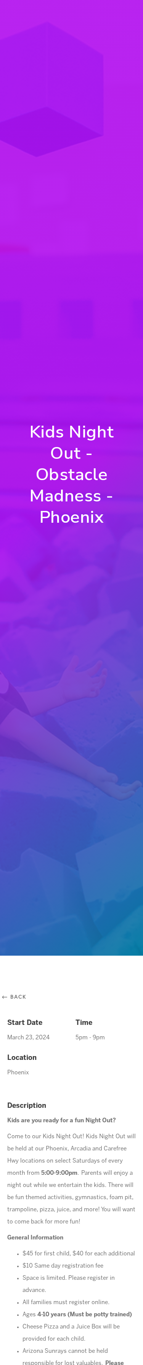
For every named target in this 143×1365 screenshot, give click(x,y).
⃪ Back (17, 996)
